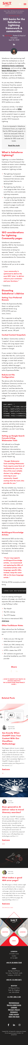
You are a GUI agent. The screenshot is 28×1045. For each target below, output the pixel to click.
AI (3, 773)
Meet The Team (14, 1017)
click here (5, 621)
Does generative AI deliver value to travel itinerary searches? (13, 810)
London (23, 932)
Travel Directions (14, 1005)
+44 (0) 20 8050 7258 (14, 963)
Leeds (14, 941)
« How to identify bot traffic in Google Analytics (14, 680)
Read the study (14, 145)
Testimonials (14, 1003)
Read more (6, 769)
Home (5, 11)
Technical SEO (14, 16)
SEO (3, 844)
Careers (14, 1007)
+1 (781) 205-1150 (14, 997)
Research (14, 1012)
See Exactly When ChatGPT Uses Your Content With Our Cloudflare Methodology (11, 738)
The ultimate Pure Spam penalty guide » (14, 683)
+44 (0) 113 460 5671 (14, 980)
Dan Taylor (8, 35)
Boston (5, 932)
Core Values (14, 1014)
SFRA (20, 109)
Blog (9, 11)
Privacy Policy (14, 1010)
